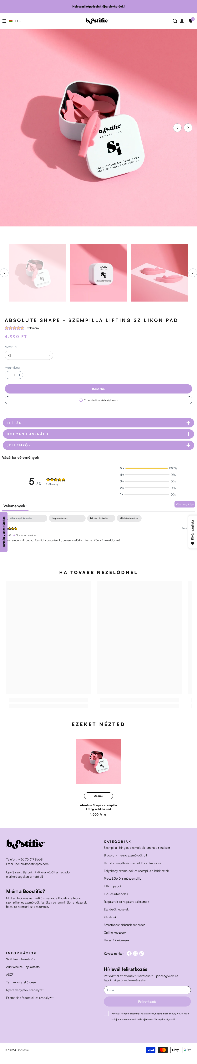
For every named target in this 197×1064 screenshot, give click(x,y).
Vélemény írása (185, 504)
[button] (177, 127)
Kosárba (98, 389)
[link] (48, 700)
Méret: (11, 347)
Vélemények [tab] (15, 505)
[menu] (4, 21)
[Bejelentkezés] (182, 21)
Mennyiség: (13, 367)
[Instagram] (135, 953)
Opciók (99, 795)
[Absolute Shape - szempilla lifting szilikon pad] (98, 761)
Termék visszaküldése (4, 532)
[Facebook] (129, 953)
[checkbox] (129, 518)
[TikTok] (141, 953)
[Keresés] (175, 21)
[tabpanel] (98, 539)
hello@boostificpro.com (31, 864)
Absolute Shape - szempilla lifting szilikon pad (98, 807)
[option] (98, 127)
